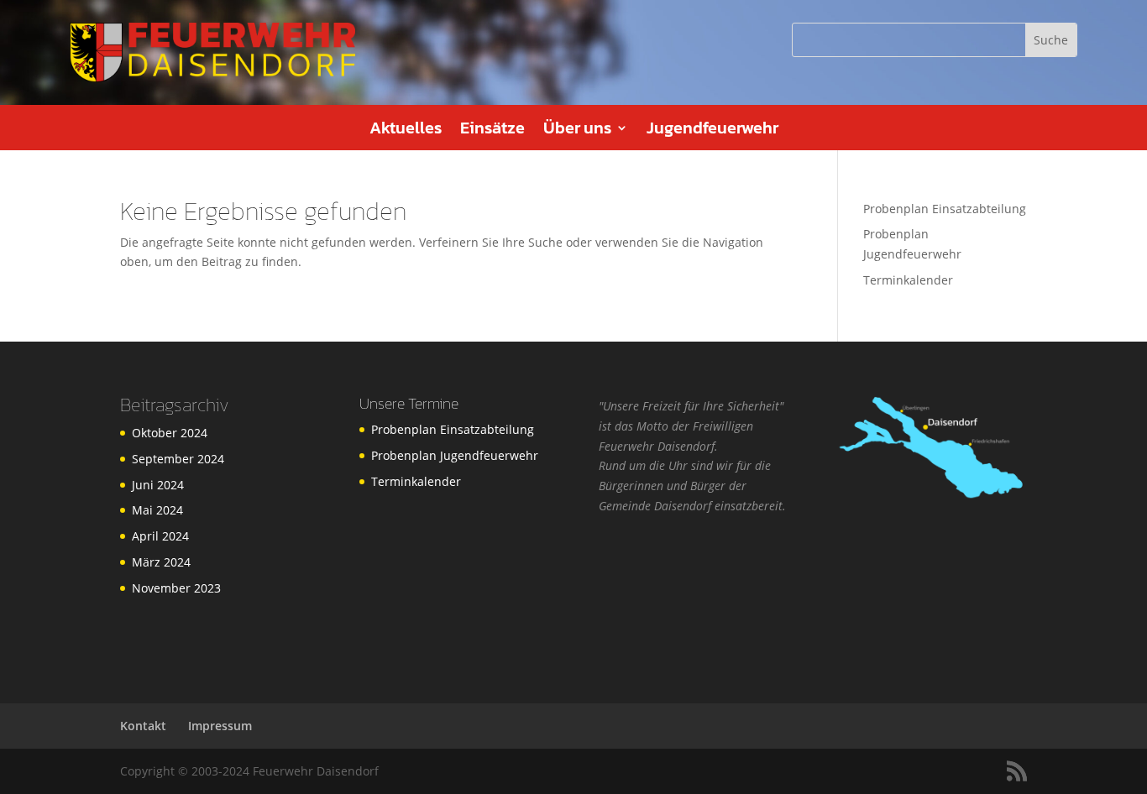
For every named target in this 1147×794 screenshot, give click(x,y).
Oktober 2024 (169, 433)
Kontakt (143, 726)
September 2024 (178, 459)
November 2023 (176, 588)
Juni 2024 (158, 485)
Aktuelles (405, 131)
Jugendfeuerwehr (712, 131)
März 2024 (161, 562)
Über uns (577, 131)
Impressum (220, 726)
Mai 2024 (157, 510)
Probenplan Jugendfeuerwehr (454, 455)
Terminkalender (908, 280)
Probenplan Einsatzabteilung (944, 209)
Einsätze (492, 131)
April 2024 (160, 536)
